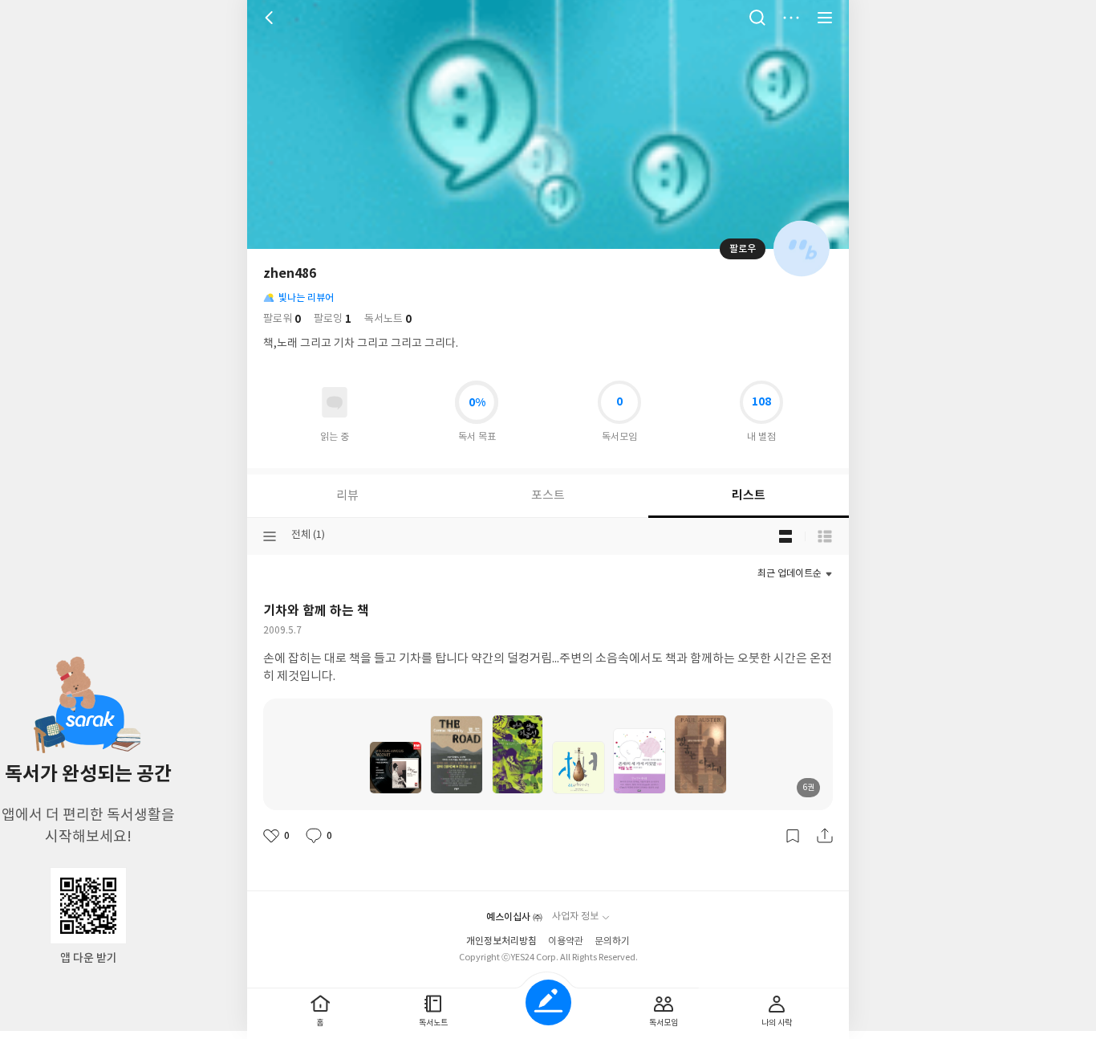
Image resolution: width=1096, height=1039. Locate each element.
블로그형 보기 (785, 536)
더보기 (791, 18)
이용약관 (565, 941)
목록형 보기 (824, 536)
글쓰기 (548, 1002)
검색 (757, 18)
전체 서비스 (825, 18)
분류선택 (269, 536)
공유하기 (825, 836)
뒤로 (271, 18)
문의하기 (612, 941)
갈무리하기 (793, 836)
